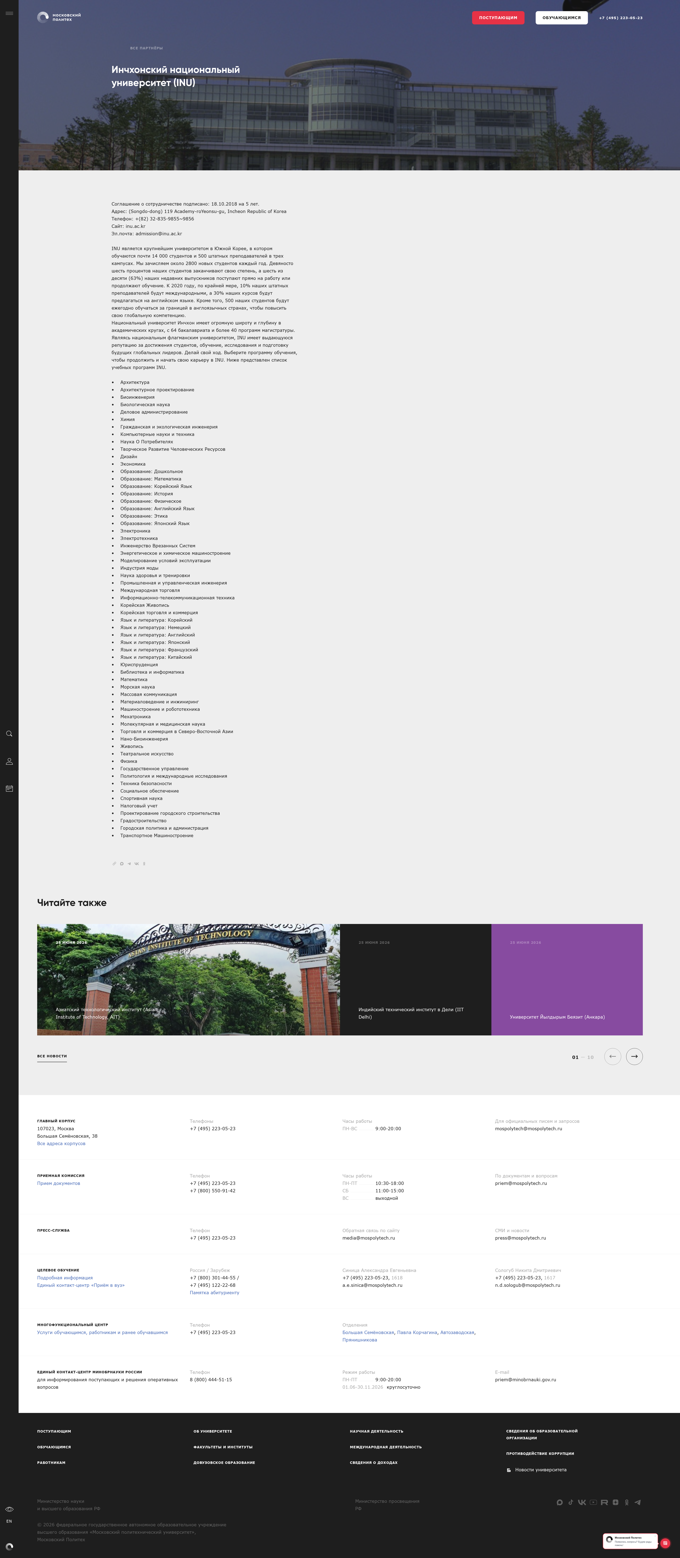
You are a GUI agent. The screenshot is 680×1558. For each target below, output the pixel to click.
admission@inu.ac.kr (159, 233)
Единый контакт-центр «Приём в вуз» (81, 1285)
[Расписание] (9, 788)
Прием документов (58, 1183)
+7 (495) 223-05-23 (621, 18)
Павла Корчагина (417, 1332)
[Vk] (582, 1502)
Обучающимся (562, 17)
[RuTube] (604, 1502)
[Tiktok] (571, 1502)
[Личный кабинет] (9, 761)
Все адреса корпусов (61, 1143)
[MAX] (560, 1502)
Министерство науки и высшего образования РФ (68, 1504)
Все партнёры (146, 48)
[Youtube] (593, 1502)
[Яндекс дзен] (615, 1502)
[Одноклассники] (627, 1502)
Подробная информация (65, 1277)
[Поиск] (9, 733)
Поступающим (498, 17)
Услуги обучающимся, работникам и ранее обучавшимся (102, 1332)
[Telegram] (638, 1502)
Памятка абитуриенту (214, 1292)
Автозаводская (457, 1332)
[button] (634, 1056)
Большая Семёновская (368, 1332)
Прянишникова (359, 1339)
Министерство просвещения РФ (387, 1504)
